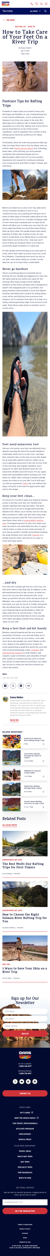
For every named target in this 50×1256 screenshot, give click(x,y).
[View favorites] (36, 3)
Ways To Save (25, 1178)
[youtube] (22, 1081)
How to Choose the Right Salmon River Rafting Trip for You (24, 918)
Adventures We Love (12, 860)
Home (25, 1237)
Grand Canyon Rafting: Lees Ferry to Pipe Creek (34, 802)
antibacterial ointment (12, 653)
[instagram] (15, 1081)
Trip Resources (25, 1172)
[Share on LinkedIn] (21, 686)
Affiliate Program (25, 1129)
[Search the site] (41, 3)
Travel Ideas (25, 1151)
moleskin (35, 650)
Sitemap (25, 1233)
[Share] (29, 686)
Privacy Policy (25, 1229)
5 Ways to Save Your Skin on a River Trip (24, 971)
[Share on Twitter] (13, 686)
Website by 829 (25, 1242)
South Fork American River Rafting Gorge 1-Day (34, 739)
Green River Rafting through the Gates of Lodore (32, 756)
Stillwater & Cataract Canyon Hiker (32, 772)
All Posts (34, 11)
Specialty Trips (25, 1167)
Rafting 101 (20, 27)
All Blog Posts (9, 825)
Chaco (25, 483)
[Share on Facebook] (5, 686)
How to (31, 27)
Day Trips (25, 1162)
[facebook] (28, 1081)
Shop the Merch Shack (25, 1118)
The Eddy (7, 11)
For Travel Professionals (25, 1123)
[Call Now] (31, 3)
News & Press (25, 1139)
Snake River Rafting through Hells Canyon (33, 787)
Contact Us (25, 1093)
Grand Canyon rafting (23, 148)
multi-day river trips (10, 678)
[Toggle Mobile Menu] (46, 4)
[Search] (45, 11)
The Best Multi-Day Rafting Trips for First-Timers (23, 866)
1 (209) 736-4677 (25, 1073)
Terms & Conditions (25, 1224)
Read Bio (14, 720)
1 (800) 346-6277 (25, 1066)
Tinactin (35, 535)
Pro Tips (6, 964)
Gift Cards (25, 1113)
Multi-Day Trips (25, 1156)
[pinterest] (35, 1081)
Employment (25, 1134)
